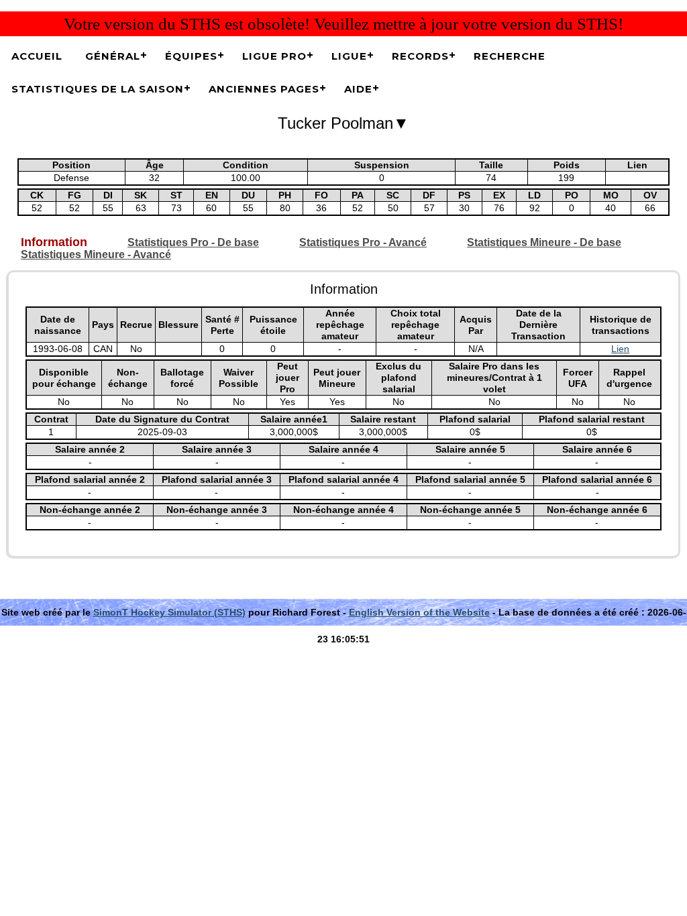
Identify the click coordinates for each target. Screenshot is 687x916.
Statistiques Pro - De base (193, 242)
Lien (620, 348)
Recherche (509, 56)
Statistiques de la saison (97, 88)
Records (420, 56)
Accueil (36, 56)
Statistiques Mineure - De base (544, 242)
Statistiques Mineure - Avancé (96, 254)
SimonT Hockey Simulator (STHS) (169, 612)
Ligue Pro (274, 56)
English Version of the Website (419, 612)
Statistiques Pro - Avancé (363, 242)
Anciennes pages (264, 88)
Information (54, 242)
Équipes (191, 56)
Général (112, 56)
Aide (358, 88)
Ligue (349, 56)
